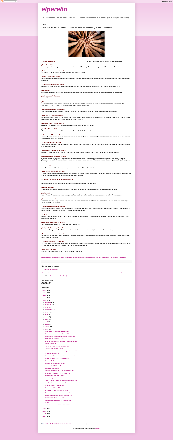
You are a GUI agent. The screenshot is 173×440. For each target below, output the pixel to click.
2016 (45, 290)
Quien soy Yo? (49, 361)
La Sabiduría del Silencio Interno (55, 365)
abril (46, 322)
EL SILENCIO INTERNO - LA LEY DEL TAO (57, 373)
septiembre (48, 309)
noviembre (48, 304)
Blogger (97, 428)
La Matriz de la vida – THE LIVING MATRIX (57, 405)
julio (46, 314)
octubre (47, 307)
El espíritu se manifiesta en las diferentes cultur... (60, 370)
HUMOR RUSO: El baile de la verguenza (57, 346)
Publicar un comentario (51, 269)
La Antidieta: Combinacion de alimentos (57, 331)
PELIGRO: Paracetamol (52, 368)
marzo (47, 324)
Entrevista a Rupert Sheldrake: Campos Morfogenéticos (62, 351)
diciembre (48, 302)
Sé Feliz (47, 402)
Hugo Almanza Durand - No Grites (55, 397)
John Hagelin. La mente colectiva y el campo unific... (61, 341)
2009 (45, 413)
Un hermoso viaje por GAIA (53, 388)
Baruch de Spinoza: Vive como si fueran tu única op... (61, 383)
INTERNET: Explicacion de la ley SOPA (56, 390)
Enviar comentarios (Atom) (58, 276)
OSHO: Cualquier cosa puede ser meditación (58, 378)
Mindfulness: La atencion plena (54, 338)
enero (47, 329)
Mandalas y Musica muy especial (55, 375)
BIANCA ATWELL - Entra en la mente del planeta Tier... (61, 380)
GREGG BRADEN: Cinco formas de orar (57, 358)
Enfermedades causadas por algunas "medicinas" (60, 336)
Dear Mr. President (50, 343)
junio (46, 317)
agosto (47, 312)
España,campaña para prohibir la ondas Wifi (58, 395)
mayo (47, 319)
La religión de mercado (52, 353)
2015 (45, 292)
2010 (45, 411)
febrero (47, 326)
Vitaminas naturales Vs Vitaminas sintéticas (58, 334)
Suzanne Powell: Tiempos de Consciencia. (58, 400)
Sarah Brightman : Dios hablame (54, 385)
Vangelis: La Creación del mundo (55, 363)
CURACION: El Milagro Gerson (54, 348)
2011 (44, 408)
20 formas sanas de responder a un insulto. (58, 392)
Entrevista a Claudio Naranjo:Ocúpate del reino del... (61, 356)
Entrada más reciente (48, 273)
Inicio (88, 273)
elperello (54, 9)
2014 (45, 295)
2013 (45, 297)
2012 (45, 300)
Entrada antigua (126, 273)
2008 (45, 416)
